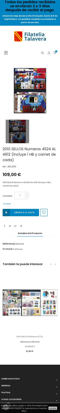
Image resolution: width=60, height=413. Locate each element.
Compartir (4, 226)
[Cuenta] (49, 53)
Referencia (9, 243)
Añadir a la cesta (20, 212)
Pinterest (21, 226)
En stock (7, 249)
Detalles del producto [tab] (30, 233)
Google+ (15, 226)
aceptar (52, 408)
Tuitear (10, 226)
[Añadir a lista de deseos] (43, 212)
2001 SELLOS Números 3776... (30, 336)
